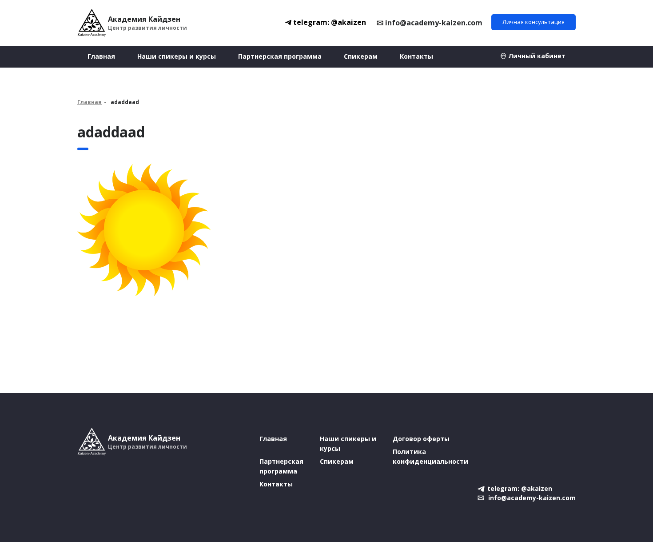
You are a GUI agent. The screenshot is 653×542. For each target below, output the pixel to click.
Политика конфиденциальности (430, 456)
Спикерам (361, 56)
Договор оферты (421, 438)
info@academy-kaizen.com (433, 23)
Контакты (416, 56)
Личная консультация (533, 22)
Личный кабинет (536, 56)
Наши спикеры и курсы (176, 56)
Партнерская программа (280, 56)
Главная (101, 56)
